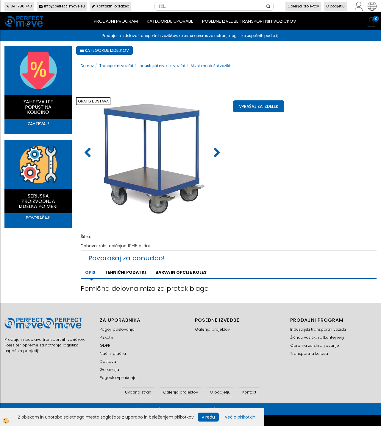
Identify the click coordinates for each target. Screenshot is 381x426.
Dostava (108, 361)
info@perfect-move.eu (64, 6)
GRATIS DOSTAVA (93, 101)
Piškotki (106, 337)
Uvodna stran (138, 392)
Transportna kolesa (309, 353)
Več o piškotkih (240, 417)
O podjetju (335, 6)
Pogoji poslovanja (117, 329)
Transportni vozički (116, 65)
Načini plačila (113, 353)
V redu (208, 417)
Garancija (109, 369)
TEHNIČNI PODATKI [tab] (125, 272)
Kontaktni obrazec (112, 6)
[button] (216, 153)
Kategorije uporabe (170, 21)
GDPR (105, 345)
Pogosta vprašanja (118, 377)
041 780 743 (21, 6)
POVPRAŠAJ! (38, 218)
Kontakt (249, 392)
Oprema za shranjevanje (314, 345)
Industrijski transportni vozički (318, 329)
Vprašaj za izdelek (258, 106)
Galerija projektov (303, 6)
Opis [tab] (90, 272)
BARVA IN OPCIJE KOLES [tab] (181, 272)
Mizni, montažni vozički (211, 65)
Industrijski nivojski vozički (162, 65)
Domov (87, 65)
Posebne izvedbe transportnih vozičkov (249, 21)
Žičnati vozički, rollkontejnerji (317, 337)
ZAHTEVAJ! (38, 124)
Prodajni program (116, 21)
